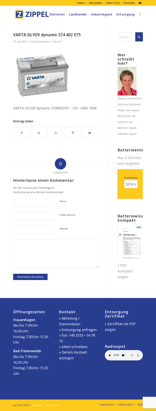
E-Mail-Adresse (67, 214)
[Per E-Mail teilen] (89, 133)
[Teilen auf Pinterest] (72, 133)
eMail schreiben (75, 346)
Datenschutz (51, 405)
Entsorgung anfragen (79, 329)
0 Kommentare (40, 41)
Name (63, 201)
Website (64, 228)
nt (59, 41)
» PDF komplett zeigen (125, 271)
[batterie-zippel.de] (31, 14)
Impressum (38, 405)
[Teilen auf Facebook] (21, 133)
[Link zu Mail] (140, 3)
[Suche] (140, 14)
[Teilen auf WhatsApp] (55, 133)
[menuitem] (81, 3)
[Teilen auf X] (38, 133)
